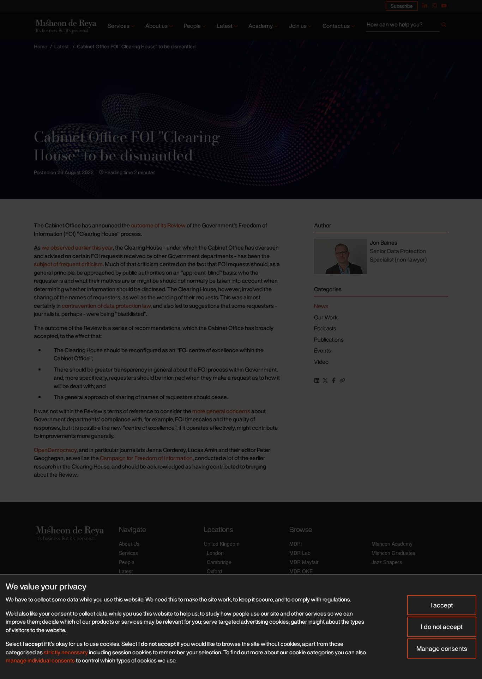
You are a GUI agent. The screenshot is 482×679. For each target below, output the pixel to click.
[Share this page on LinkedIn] (317, 380)
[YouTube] (444, 5)
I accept (441, 605)
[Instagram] (434, 5)
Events (322, 350)
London (215, 552)
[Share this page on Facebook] (334, 380)
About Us (129, 543)
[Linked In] (425, 5)
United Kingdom (222, 543)
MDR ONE (301, 571)
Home (40, 46)
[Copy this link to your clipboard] (342, 380)
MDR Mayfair (304, 561)
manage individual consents (40, 660)
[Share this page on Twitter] (325, 380)
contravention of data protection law (106, 305)
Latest (225, 26)
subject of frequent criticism (68, 264)
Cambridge (219, 561)
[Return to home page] (65, 26)
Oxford (214, 571)
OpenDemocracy (55, 450)
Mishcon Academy (392, 543)
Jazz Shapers (387, 561)
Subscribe (402, 6)
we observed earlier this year (77, 247)
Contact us (336, 26)
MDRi (295, 543)
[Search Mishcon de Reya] (407, 26)
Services (118, 26)
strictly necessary (66, 652)
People (192, 26)
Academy (260, 26)
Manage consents (441, 648)
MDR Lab (300, 552)
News (321, 306)
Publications (328, 339)
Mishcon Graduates (393, 552)
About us (156, 26)
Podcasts (325, 328)
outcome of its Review (158, 225)
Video (321, 361)
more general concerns (221, 411)
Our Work (326, 317)
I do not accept (442, 626)
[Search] (444, 26)
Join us (298, 26)
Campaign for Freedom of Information (146, 458)
